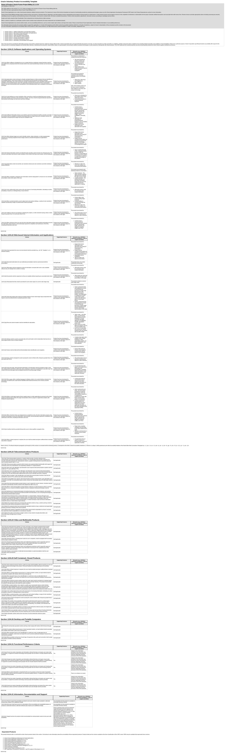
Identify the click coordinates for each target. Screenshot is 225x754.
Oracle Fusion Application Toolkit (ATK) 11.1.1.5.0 (16, 739)
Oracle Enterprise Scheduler (11, 746)
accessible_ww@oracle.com (78, 26)
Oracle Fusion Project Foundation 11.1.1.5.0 (14, 743)
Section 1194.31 (9, 39)
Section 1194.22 (9, 33)
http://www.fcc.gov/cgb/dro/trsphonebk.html (65, 720)
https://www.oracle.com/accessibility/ (57, 26)
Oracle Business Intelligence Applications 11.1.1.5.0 (16, 744)
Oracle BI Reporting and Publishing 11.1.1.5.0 (15, 741)
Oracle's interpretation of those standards (105, 25)
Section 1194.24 (9, 35)
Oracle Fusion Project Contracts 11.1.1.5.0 (14, 748)
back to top (3, 231)
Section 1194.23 (9, 34)
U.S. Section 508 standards (45, 25)
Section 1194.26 (9, 37)
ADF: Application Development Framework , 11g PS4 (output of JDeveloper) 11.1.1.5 (24, 749)
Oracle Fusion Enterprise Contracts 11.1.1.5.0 (15, 740)
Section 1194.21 (9, 31)
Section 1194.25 (9, 36)
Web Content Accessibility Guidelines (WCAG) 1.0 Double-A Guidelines (73, 25)
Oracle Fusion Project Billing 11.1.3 (27, 10)
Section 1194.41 (9, 40)
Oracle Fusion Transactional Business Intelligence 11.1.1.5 (18, 745)
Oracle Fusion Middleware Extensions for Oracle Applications (18, 738)
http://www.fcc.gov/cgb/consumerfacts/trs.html (64, 717)
